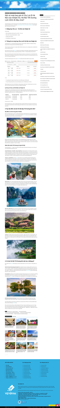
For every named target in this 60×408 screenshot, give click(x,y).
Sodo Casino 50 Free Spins (44, 23)
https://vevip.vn (23, 397)
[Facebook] (54, 0)
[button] (54, 9)
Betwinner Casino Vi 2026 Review (45, 17)
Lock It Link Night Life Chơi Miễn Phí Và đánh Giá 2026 (47, 49)
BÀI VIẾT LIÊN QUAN (8, 316)
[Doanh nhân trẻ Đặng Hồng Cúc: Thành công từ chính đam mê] (10, 321)
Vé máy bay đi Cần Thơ (27, 376)
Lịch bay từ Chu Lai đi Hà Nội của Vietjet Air (25, 312)
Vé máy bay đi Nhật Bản (44, 370)
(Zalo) (16, 376)
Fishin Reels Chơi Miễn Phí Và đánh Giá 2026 (46, 19)
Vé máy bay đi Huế (26, 370)
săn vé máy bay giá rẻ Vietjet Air (9, 313)
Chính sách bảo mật (9, 369)
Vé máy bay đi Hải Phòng (27, 377)
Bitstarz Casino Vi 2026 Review (45, 25)
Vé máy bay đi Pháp (44, 376)
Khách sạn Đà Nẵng (16, 9)
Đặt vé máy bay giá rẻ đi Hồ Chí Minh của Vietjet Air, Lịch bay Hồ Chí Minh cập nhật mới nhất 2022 (32, 350)
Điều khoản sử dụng (9, 370)
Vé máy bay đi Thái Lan (44, 369)
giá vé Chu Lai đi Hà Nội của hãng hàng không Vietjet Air (12, 312)
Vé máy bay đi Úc (43, 366)
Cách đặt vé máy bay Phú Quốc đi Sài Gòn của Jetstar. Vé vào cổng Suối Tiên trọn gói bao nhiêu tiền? (21, 327)
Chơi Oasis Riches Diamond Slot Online (46, 38)
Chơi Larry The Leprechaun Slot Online (46, 89)
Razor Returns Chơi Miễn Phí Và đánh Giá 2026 (47, 67)
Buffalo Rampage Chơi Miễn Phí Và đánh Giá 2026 (47, 74)
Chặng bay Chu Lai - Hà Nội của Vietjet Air (13, 311)
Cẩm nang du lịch (10, 11)
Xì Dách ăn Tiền (42, 56)
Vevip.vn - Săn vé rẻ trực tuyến (11, 407)
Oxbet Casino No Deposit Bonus (45, 32)
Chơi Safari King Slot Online (44, 36)
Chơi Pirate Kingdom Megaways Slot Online (46, 91)
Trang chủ (6, 11)
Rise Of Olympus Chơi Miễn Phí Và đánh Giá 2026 (47, 78)
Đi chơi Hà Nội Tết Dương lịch (22, 311)
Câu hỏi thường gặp (36, 9)
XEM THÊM (14, 316)
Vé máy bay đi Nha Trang (27, 369)
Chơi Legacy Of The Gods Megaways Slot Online (47, 60)
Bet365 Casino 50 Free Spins (44, 47)
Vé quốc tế (29, 9)
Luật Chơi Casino (42, 52)
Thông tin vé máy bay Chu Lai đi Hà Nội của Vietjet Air (20, 313)
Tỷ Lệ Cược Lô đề (43, 71)
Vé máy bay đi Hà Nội (26, 365)
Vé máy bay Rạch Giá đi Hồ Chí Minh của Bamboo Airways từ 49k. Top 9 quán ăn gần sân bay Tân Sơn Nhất (10, 350)
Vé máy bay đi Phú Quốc (27, 373)
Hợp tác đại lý (45, 9)
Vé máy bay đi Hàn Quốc (44, 372)
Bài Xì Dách (42, 42)
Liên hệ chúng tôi (8, 366)
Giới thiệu (7, 365)
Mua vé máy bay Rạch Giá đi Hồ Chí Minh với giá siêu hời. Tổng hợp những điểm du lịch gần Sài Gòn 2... (32, 339)
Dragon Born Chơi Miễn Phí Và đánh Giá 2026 (47, 40)
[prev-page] (5, 354)
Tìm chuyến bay (8, 9)
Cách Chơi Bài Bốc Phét (43, 34)
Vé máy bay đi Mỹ (43, 365)
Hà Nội (15, 50)
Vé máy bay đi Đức (44, 373)
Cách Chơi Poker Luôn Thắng (44, 87)
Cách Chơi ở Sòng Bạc (43, 58)
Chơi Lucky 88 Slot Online (44, 54)
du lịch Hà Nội (28, 270)
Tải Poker (41, 69)
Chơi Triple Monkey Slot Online (44, 80)
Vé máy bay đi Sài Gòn (26, 366)
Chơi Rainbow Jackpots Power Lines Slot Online (47, 76)
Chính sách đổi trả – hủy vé (10, 373)
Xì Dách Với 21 (42, 21)
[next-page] (7, 354)
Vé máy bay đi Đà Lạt (26, 372)
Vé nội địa (23, 9)
